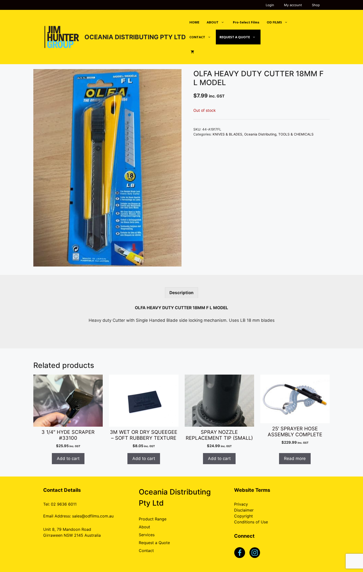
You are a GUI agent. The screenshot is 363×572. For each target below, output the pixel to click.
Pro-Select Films (246, 22)
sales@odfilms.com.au (93, 516)
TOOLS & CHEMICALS (296, 134)
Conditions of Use (251, 521)
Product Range (152, 518)
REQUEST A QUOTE (235, 37)
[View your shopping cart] (192, 51)
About (144, 526)
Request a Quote (154, 542)
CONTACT (197, 37)
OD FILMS (274, 22)
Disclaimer (244, 510)
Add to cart (68, 458)
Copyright (243, 516)
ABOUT (213, 22)
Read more (295, 458)
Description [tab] (181, 292)
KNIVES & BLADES (227, 134)
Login (270, 5)
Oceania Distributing (260, 134)
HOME (194, 22)
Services (147, 534)
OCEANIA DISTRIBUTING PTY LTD (135, 37)
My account (293, 5)
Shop (316, 5)
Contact (146, 550)
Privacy (241, 504)
